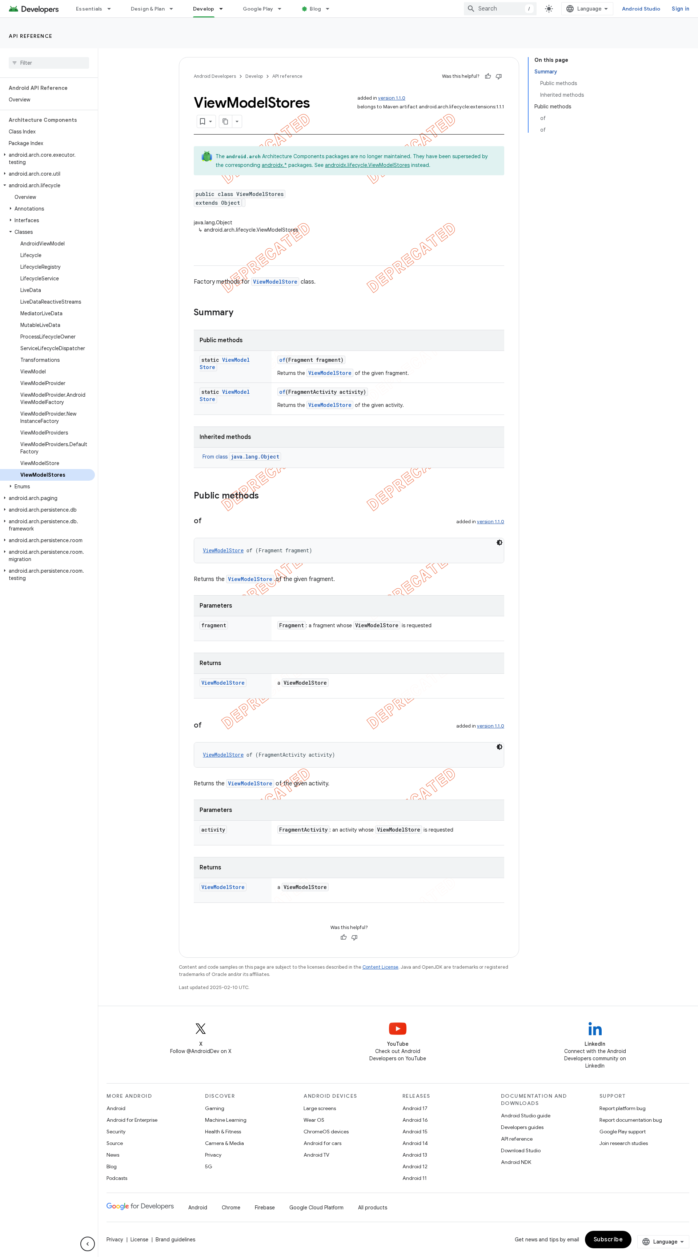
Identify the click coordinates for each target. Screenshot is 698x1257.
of (282, 359)
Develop (203, 8)
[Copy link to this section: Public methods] (266, 496)
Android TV (316, 1155)
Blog (315, 8)
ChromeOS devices (326, 1131)
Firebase (265, 1207)
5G (208, 1166)
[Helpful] (487, 76)
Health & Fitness (223, 1131)
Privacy (213, 1155)
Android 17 (415, 1108)
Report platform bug (622, 1108)
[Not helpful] (498, 76)
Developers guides (522, 1127)
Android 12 (415, 1166)
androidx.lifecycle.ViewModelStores (367, 165)
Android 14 (415, 1143)
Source (115, 1143)
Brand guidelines (175, 1239)
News (113, 1155)
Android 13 (414, 1155)
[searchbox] (49, 63)
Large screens (320, 1108)
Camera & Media (224, 1143)
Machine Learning (225, 1120)
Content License (380, 967)
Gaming (214, 1108)
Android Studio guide (525, 1115)
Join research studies (623, 1143)
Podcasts (117, 1178)
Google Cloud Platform (316, 1207)
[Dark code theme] (499, 542)
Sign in (680, 8)
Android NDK (516, 1162)
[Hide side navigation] (87, 1244)
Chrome (231, 1207)
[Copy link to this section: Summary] (240, 313)
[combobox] (500, 8)
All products (372, 1207)
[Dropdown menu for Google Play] (283, 8)
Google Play (258, 8)
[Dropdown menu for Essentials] (112, 8)
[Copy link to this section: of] (209, 521)
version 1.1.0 (391, 98)
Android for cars (322, 1143)
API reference (31, 36)
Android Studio (641, 8)
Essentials (89, 8)
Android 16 (415, 1120)
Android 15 (415, 1131)
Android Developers (215, 76)
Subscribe (608, 1239)
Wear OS (314, 1120)
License (139, 1239)
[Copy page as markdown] (225, 121)
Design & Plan (148, 8)
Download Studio (521, 1150)
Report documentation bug (630, 1120)
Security (116, 1131)
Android (116, 1108)
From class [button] (240, 456)
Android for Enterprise (132, 1120)
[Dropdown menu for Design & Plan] (174, 8)
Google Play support (622, 1131)
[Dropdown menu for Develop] (224, 8)
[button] (47, 158)
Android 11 (414, 1178)
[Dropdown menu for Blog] (331, 8)
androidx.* (274, 165)
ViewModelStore (275, 281)
